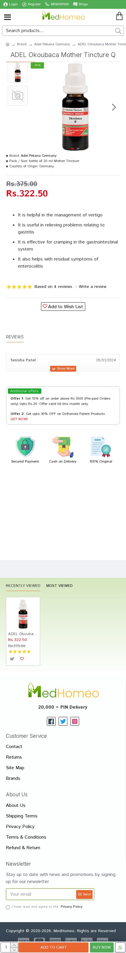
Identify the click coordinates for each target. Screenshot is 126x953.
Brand (22, 44)
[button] (36, 107)
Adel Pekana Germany (52, 44)
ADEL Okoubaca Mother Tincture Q (23, 633)
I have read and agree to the (47, 906)
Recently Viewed (23, 586)
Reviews (15, 336)
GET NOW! (19, 419)
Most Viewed (59, 586)
